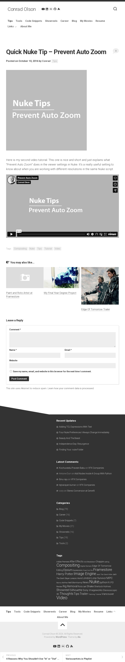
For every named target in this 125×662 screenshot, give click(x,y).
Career (65, 21)
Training (91, 594)
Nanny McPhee (62, 583)
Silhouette (76, 590)
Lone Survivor (98, 578)
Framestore (102, 569)
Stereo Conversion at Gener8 (81, 491)
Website (13, 360)
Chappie (100, 561)
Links (11, 26)
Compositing (20, 248)
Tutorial (48, 248)
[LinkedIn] (47, 9)
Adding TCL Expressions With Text (75, 427)
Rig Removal (70, 586)
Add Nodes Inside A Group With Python (93, 473)
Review (59, 587)
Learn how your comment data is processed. (71, 388)
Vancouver (108, 593)
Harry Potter (64, 574)
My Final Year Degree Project (60, 292)
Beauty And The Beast (69, 438)
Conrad (46, 61)
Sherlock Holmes (102, 586)
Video (57, 248)
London (86, 578)
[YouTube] (43, 9)
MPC (109, 578)
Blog (74, 21)
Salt (84, 587)
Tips (10, 21)
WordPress (61, 637)
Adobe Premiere (62, 562)
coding (106, 562)
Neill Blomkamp (75, 582)
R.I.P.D (111, 582)
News (86, 582)
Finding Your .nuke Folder (71, 449)
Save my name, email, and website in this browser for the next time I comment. (52, 371)
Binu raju (63, 479)
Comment (15, 329)
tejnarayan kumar (67, 485)
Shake (90, 586)
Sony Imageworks (92, 590)
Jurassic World (76, 578)
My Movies (86, 21)
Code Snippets (33, 21)
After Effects (76, 561)
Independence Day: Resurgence (74, 444)
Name (13, 350)
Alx (79, 637)
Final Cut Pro (88, 570)
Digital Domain (86, 566)
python (103, 582)
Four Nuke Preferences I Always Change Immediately (84, 432)
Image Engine (85, 573)
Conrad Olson (22, 9)
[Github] (55, 9)
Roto (80, 586)
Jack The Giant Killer (104, 574)
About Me (26, 26)
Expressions (77, 570)
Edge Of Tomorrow (101, 565)
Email (68, 350)
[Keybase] (58, 9)
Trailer (84, 594)
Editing (59, 570)
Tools (19, 21)
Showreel (63, 590)
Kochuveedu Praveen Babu (72, 468)
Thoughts (66, 594)
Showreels (51, 21)
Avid (85, 562)
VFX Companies (96, 468)
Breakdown (91, 562)
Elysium (67, 569)
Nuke (32, 248)
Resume (100, 21)
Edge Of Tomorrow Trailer (95, 309)
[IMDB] (51, 9)
